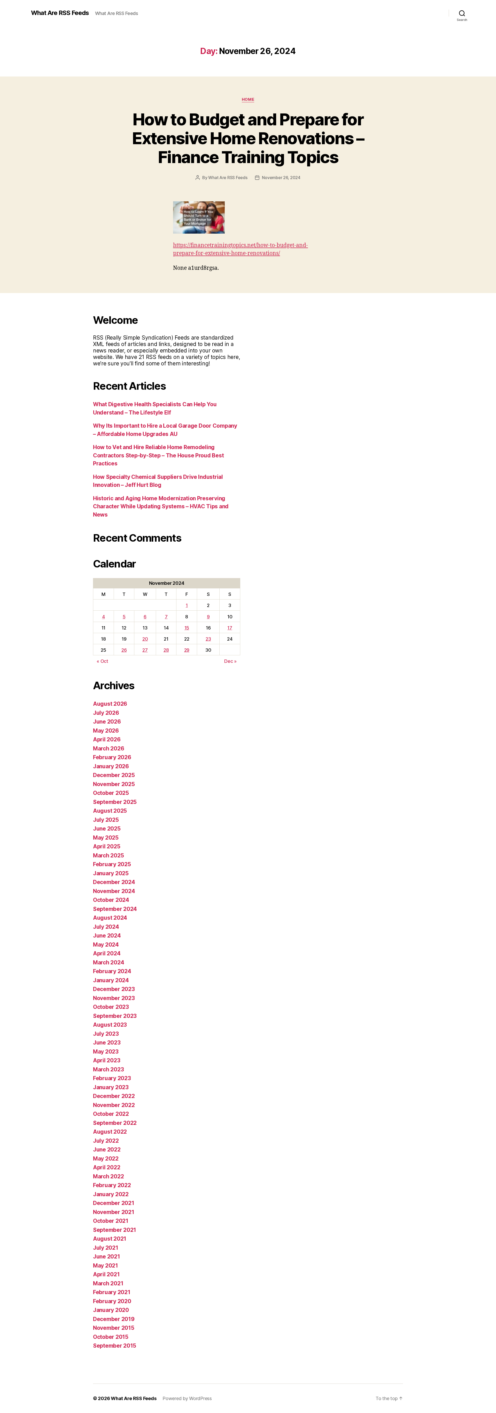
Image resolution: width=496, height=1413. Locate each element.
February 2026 (112, 757)
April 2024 (106, 953)
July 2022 (106, 1141)
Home (248, 99)
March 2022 (108, 1176)
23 (208, 639)
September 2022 (115, 1123)
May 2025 (106, 837)
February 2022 (112, 1185)
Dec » (230, 661)
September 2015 (114, 1345)
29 (186, 650)
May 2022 (106, 1158)
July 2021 (105, 1248)
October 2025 (111, 793)
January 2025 (111, 873)
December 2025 (114, 775)
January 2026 (111, 766)
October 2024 (111, 900)
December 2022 (114, 1096)
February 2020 (112, 1301)
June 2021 (106, 1256)
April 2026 (106, 739)
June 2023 (107, 1042)
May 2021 (105, 1265)
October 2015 (110, 1337)
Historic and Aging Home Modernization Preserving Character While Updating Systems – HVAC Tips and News (161, 506)
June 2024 (107, 935)
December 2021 (113, 1203)
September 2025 (115, 802)
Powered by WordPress (187, 1398)
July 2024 (106, 927)
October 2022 (111, 1114)
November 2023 (114, 998)
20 (145, 639)
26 (124, 650)
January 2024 (111, 980)
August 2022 (110, 1131)
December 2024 (114, 882)
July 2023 (106, 1034)
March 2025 (108, 855)
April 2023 (106, 1060)
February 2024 (112, 971)
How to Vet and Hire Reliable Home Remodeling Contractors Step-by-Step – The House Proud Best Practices (158, 455)
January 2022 (111, 1194)
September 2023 (115, 1016)
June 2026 (107, 721)
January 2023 (111, 1087)
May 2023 (106, 1051)
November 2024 (114, 891)
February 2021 (111, 1292)
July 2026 (106, 713)
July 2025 (106, 820)
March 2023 (108, 1069)
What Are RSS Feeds (60, 13)
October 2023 (111, 1007)
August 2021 (109, 1238)
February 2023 (112, 1078)
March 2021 (108, 1283)
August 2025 (110, 811)
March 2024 (108, 962)
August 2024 (110, 918)
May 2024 (106, 944)
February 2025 (112, 864)
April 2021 (106, 1274)
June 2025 (107, 828)
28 (166, 650)
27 (145, 650)
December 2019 (114, 1319)
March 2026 (108, 748)
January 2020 (111, 1310)
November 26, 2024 (281, 177)
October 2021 (110, 1221)
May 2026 (106, 730)
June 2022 (107, 1149)
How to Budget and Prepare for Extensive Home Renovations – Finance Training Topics (248, 138)
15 (186, 628)
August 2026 (110, 704)
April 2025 (106, 846)
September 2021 (114, 1230)
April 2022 (106, 1167)
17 (229, 628)
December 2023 (114, 989)
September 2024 (115, 909)
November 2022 (114, 1105)
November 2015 (113, 1328)
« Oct (102, 661)
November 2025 (114, 784)
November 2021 (113, 1212)
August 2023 (110, 1025)
